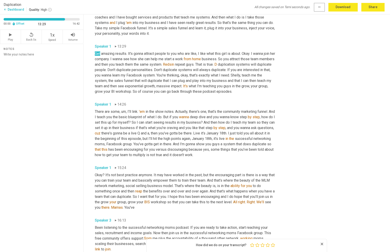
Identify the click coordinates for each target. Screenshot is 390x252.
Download (343, 7)
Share (373, 7)
